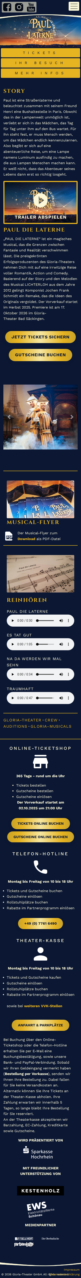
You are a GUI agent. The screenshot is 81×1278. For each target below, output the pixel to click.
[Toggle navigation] (74, 6)
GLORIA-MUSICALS (51, 726)
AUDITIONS (15, 726)
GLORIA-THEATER (22, 720)
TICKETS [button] (40, 53)
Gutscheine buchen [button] (40, 354)
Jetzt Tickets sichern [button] (40, 337)
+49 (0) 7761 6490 (40, 923)
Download (26, 539)
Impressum (72, 1269)
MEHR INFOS (40, 73)
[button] (9, 417)
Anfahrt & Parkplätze (40, 1025)
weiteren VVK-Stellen (43, 1006)
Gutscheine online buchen (41, 837)
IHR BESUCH (40, 63)
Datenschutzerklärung (64, 1274)
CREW (51, 720)
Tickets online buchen (41, 823)
